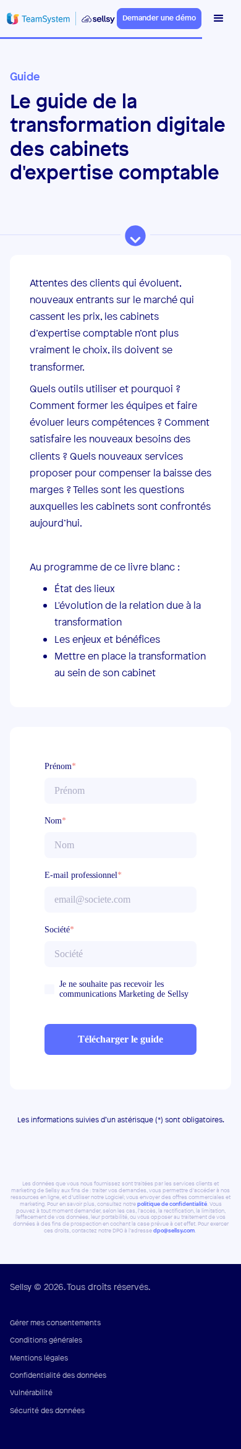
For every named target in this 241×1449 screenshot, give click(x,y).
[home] (58, 18)
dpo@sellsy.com (174, 1231)
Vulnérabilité (31, 1393)
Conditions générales (46, 1340)
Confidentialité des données (58, 1375)
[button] (216, 18)
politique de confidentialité (172, 1204)
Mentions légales (39, 1358)
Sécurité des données (47, 1411)
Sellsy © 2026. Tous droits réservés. (80, 1286)
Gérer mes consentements (55, 1323)
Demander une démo (159, 18)
